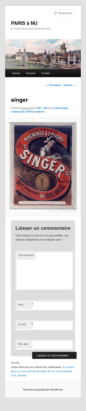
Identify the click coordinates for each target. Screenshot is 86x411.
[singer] (42, 167)
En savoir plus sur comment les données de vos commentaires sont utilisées (42, 371)
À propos (31, 73)
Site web (23, 344)
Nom (25, 304)
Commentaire (26, 255)
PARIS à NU (24, 23)
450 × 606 (42, 108)
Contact (45, 73)
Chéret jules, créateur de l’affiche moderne (40, 109)
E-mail (25, 324)
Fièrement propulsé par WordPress (43, 389)
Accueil (16, 73)
